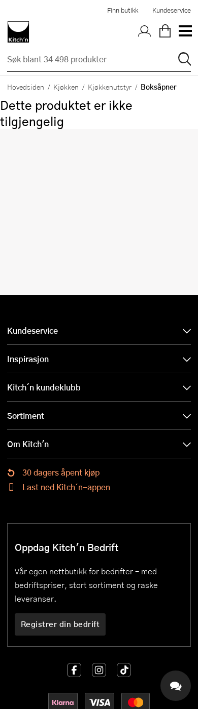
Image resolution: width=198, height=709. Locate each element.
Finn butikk (122, 10)
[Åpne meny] (185, 32)
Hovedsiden (25, 86)
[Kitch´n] (18, 32)
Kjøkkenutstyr (109, 86)
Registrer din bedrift (60, 623)
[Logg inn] (144, 32)
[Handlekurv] (165, 32)
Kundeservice (171, 10)
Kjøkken (66, 86)
